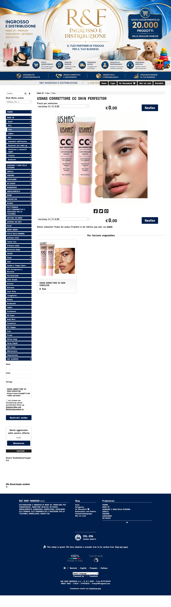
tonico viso (11, 241)
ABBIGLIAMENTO (13, 191)
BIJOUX (10, 203)
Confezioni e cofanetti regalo (17, 150)
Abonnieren (18, 443)
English (83, 568)
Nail (9, 137)
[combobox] (63, 106)
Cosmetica (11, 323)
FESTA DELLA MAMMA (15, 233)
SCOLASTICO (12, 199)
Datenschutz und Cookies (85, 511)
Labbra (10, 133)
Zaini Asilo (11, 291)
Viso (48, 93)
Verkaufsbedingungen (83, 513)
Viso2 (9, 226)
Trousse (11, 155)
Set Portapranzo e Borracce (14, 270)
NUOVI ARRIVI (12, 230)
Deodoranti (11, 303)
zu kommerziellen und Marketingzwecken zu (15, 407)
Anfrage (9, 382)
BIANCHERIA (12, 187)
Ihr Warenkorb (126, 83)
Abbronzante (12, 351)
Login (112, 83)
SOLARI (10, 253)
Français (93, 568)
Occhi (10, 121)
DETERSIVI (11, 183)
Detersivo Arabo (13, 249)
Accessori (12, 159)
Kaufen (150, 108)
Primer (9, 335)
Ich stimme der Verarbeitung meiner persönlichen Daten (15, 404)
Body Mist (11, 319)
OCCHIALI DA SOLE (14, 222)
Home (104, 83)
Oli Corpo (10, 315)
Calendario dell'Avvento (17, 141)
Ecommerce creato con (85, 588)
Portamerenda (12, 275)
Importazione (12, 355)
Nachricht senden (19, 417)
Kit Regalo (11, 327)
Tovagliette (12, 295)
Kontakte (159, 83)
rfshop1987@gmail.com (101, 583)
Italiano (104, 568)
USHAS (109, 227)
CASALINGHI (12, 179)
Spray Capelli (12, 343)
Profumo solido (13, 245)
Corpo (9, 257)
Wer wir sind (145, 83)
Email (8, 373)
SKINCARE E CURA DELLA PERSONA (17, 166)
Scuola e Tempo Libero (16, 265)
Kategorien (79, 507)
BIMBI (9, 195)
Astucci (10, 283)
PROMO (10, 112)
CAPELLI (10, 171)
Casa (9, 261)
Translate (93, 576)
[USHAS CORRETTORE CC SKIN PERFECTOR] (101, 159)
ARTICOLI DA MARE (14, 218)
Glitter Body (12, 339)
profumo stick (13, 238)
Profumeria (11, 311)
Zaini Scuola (12, 279)
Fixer (9, 331)
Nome (8, 364)
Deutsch (73, 568)
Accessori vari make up (17, 145)
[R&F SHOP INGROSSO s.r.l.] (85, 42)
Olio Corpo (11, 347)
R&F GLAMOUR (12, 359)
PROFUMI (10, 175)
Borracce (10, 287)
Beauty (10, 299)
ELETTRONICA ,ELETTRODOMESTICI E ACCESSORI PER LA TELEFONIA (16, 210)
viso (95, 227)
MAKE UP (40, 93)
